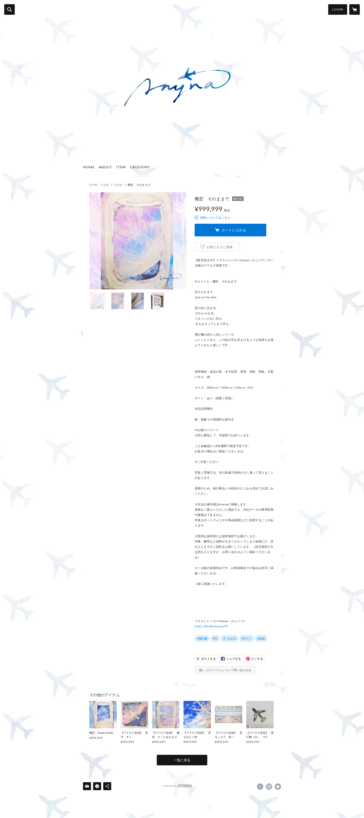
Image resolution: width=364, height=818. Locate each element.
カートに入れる (234, 230)
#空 (215, 638)
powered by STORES (177, 785)
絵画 (106, 184)
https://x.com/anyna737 (260, 786)
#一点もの (229, 638)
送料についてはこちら (215, 217)
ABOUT (105, 167)
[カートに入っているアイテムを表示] (354, 9)
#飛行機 (202, 638)
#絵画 (261, 638)
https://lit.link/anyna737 (211, 626)
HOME (89, 167)
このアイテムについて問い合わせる (227, 670)
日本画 (118, 184)
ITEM (121, 167)
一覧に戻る (182, 760)
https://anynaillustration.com (278, 786)
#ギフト (247, 638)
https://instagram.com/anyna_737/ (269, 786)
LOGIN (337, 9)
